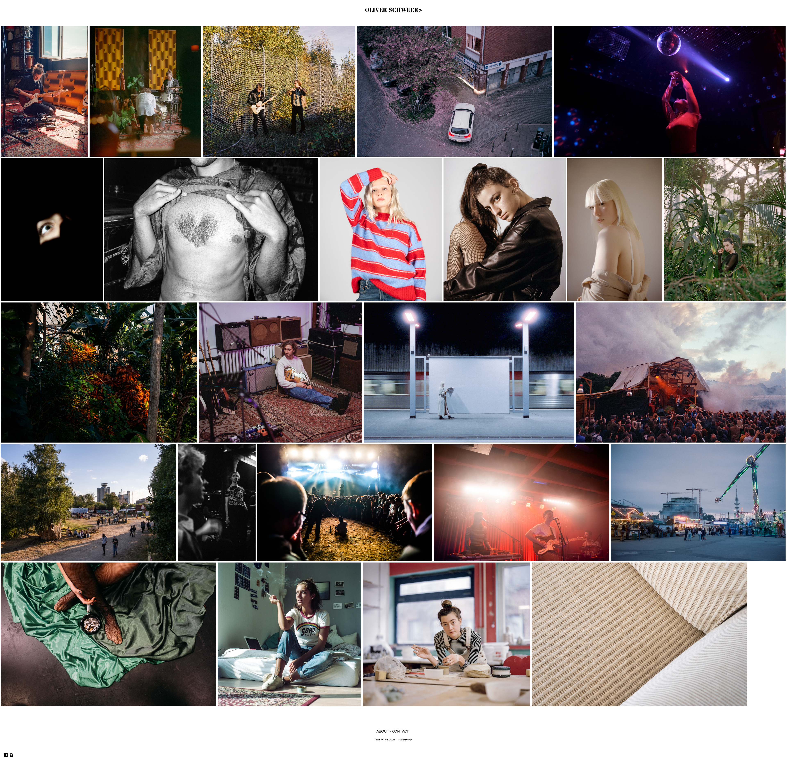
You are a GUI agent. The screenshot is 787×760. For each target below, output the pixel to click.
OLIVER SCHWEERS (393, 10)
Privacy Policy (404, 739)
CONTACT (400, 731)
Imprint (379, 739)
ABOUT (382, 731)
